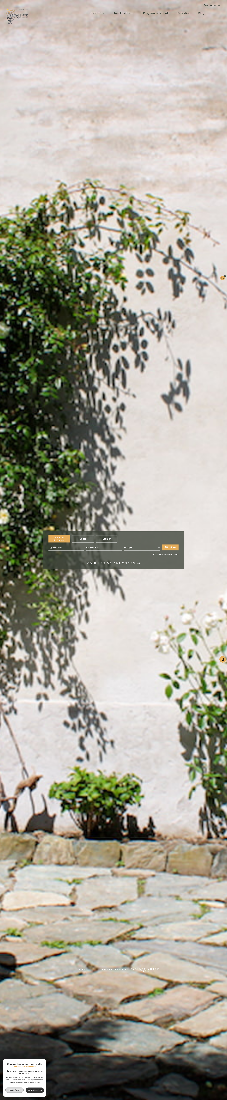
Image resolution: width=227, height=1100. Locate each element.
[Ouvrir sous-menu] (106, 13)
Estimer (106, 539)
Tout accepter (35, 1090)
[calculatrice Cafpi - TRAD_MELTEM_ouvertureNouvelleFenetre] (222, 660)
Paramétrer (14, 1090)
